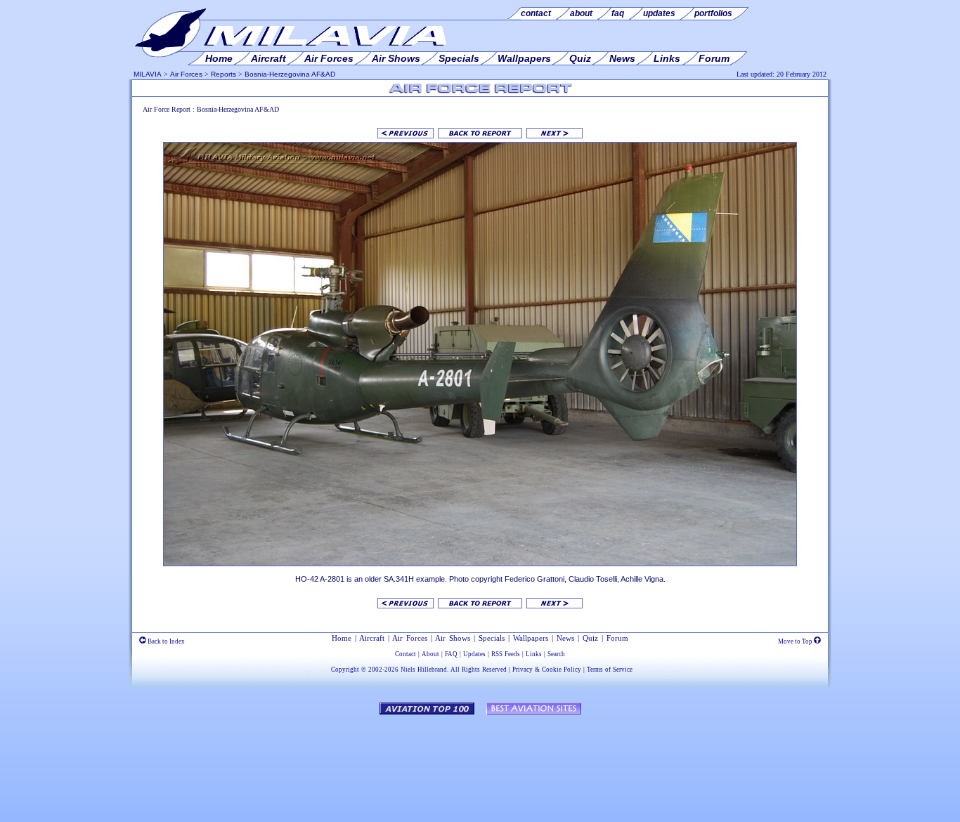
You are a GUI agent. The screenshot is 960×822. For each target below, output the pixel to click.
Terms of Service (610, 669)
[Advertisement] (480, 761)
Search (556, 654)
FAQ (451, 654)
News (565, 638)
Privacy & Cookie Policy (546, 669)
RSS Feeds (505, 654)
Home (341, 638)
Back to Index (165, 641)
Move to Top (796, 641)
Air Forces (186, 74)
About (430, 654)
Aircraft (371, 638)
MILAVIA (148, 74)
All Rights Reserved (478, 669)
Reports (223, 74)
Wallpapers (530, 638)
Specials (492, 638)
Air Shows (452, 638)
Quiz (590, 638)
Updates (474, 654)
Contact (405, 654)
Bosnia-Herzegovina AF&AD (290, 74)
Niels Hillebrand (424, 669)
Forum (617, 638)
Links (534, 654)
